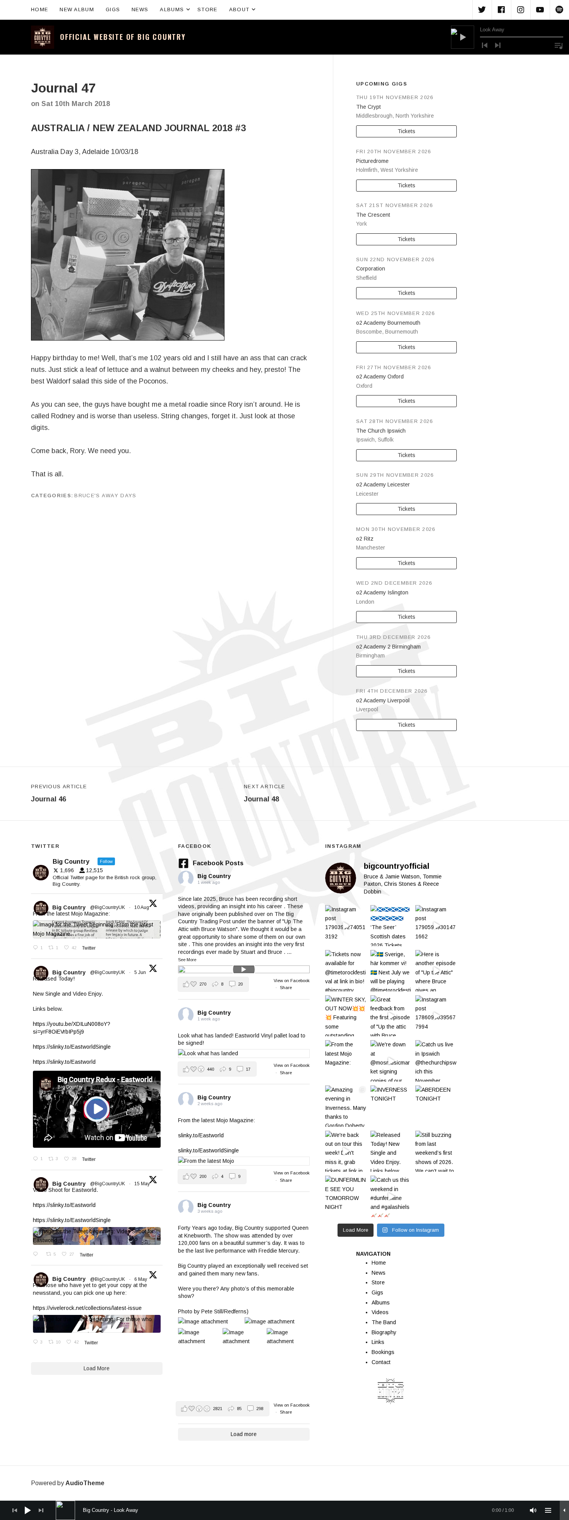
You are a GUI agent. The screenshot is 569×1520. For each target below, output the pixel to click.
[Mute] (533, 1510)
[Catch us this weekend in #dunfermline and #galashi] (391, 1196)
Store (207, 9)
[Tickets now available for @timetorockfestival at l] (346, 970)
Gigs (113, 9)
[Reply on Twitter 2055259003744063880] (37, 1254)
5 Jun (140, 972)
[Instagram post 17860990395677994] (436, 1016)
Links (378, 1342)
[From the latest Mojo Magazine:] (346, 1061)
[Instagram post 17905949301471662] (436, 926)
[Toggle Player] (564, 1510)
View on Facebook (292, 980)
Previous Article (59, 793)
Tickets (406, 131)
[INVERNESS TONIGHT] (391, 1106)
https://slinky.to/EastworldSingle (72, 1047)
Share (286, 987)
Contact (381, 1362)
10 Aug (142, 907)
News (140, 9)
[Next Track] (497, 45)
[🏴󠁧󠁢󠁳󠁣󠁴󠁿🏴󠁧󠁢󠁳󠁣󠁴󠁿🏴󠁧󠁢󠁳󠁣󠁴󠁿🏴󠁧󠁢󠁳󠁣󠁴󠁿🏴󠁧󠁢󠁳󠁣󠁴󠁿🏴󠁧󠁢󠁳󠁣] (391, 926)
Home (39, 9)
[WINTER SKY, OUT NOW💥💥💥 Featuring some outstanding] (346, 1016)
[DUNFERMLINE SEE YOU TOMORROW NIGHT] (346, 1196)
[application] (507, 37)
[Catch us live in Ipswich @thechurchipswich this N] (436, 1061)
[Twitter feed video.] (97, 1109)
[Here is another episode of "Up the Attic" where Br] (436, 970)
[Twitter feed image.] (97, 929)
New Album (77, 9)
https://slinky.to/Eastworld (64, 1062)
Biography (384, 1332)
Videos (380, 1312)
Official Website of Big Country (123, 37)
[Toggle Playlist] (558, 45)
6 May (141, 1279)
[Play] (462, 37)
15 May (142, 1183)
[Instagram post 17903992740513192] (346, 926)
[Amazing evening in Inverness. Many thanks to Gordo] (346, 1106)
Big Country (69, 907)
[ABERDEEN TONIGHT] (436, 1106)
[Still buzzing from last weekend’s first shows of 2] (436, 1151)
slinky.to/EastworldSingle (208, 1150)
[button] (213, 984)
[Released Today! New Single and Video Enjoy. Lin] (391, 1151)
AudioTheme (85, 1483)
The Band (384, 1322)
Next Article (264, 793)
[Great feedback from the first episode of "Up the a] (391, 1016)
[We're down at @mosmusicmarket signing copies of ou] (391, 1061)
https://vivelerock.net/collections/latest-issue (87, 1308)
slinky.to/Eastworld (201, 1135)
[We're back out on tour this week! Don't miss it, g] (346, 1151)
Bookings (383, 1352)
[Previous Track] (484, 45)
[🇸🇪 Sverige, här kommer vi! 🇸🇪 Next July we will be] (391, 970)
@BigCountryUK (107, 907)
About (243, 9)
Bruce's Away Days (105, 495)
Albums (176, 9)
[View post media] (244, 969)
